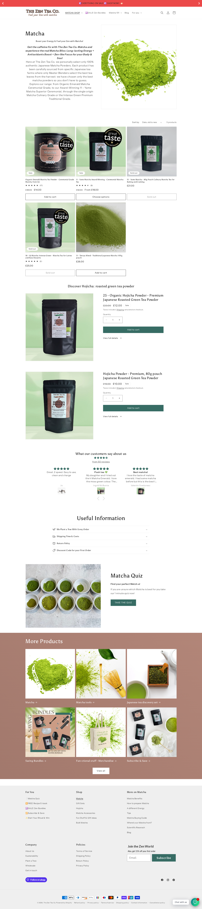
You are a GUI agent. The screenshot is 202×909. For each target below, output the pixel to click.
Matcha (29, 702)
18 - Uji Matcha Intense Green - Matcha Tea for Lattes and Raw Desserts (48, 257)
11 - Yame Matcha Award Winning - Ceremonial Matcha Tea (99, 181)
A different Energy (135, 808)
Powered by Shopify (64, 903)
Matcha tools (84, 702)
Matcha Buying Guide (137, 818)
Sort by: (135, 122)
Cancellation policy (157, 903)
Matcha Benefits (134, 798)
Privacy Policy (82, 865)
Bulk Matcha (82, 822)
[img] (101, 458)
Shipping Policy (83, 856)
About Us (29, 851)
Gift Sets (80, 803)
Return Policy (82, 861)
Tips (129, 813)
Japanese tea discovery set (142, 702)
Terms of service (107, 903)
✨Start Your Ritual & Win (37, 818)
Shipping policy (122, 903)
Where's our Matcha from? (139, 822)
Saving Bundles (34, 760)
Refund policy (79, 903)
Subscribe (164, 857)
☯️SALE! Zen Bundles (35, 808)
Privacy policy (93, 903)
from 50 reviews (101, 461)
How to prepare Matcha (138, 803)
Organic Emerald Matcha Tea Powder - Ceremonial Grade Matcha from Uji (49, 181)
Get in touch (31, 870)
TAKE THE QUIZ (123, 602)
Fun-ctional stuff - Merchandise (95, 760)
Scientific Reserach (136, 827)
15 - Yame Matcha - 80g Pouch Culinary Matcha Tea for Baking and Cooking (151, 181)
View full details (110, 338)
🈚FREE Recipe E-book (36, 803)
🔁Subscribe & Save (34, 813)
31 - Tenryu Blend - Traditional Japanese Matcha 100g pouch (99, 257)
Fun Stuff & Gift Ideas (86, 818)
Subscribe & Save (137, 760)
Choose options (100, 197)
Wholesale (30, 865)
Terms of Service (84, 851)
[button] (74, 13)
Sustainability (31, 856)
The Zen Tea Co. (50, 903)
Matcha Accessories (85, 813)
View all (101, 770)
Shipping (120, 310)
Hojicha (79, 808)
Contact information (139, 903)
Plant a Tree (30, 861)
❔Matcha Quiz (32, 798)
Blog (129, 832)
